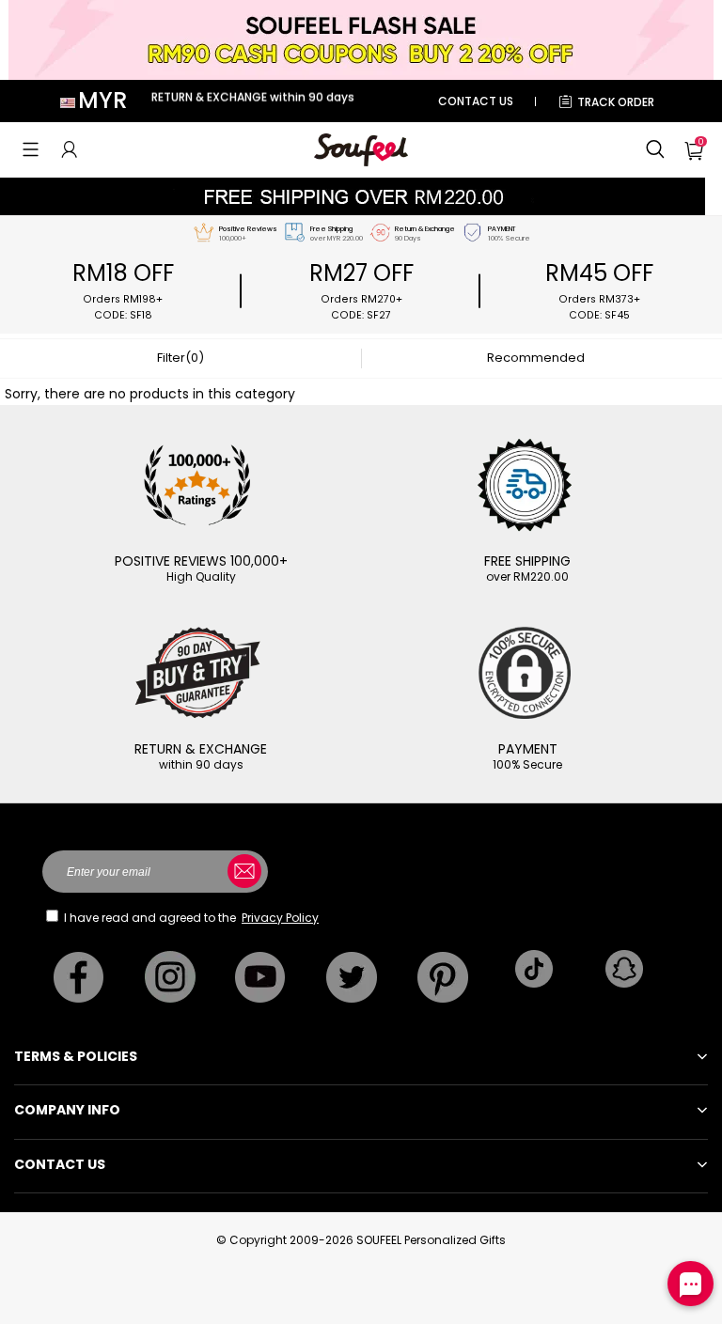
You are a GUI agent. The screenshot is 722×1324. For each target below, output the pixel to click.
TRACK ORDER (615, 102)
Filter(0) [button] (180, 357)
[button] (30, 149)
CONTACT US (475, 101)
